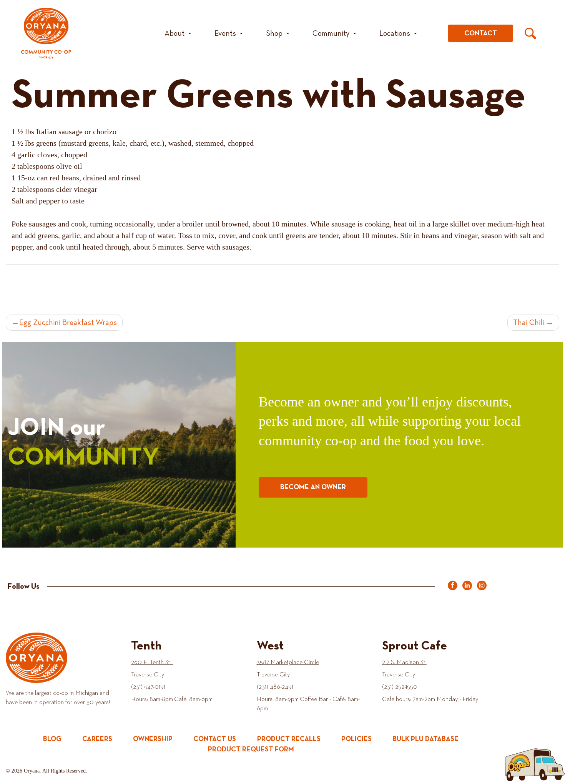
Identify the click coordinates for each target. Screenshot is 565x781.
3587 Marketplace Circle (288, 662)
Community (330, 33)
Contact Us (214, 739)
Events (225, 33)
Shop (274, 33)
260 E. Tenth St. (152, 662)
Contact (480, 33)
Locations (394, 33)
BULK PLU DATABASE (425, 739)
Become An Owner (313, 487)
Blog (52, 739)
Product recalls (289, 739)
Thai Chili (528, 322)
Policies (356, 739)
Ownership (153, 739)
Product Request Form (251, 749)
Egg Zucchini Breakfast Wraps (68, 322)
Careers (97, 739)
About (174, 33)
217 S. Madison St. (404, 662)
